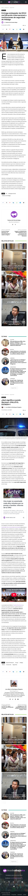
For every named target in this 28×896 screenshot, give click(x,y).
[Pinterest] (9, 29)
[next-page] (5, 329)
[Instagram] (13, 882)
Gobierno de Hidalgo (6, 195)
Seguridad (12, 7)
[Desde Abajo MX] (14, 2)
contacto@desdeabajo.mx (17, 878)
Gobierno (7, 7)
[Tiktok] (18, 882)
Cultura (14, 263)
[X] (6, 29)
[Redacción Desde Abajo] (2, 22)
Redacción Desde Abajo (11, 22)
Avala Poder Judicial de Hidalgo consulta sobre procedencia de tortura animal (16, 382)
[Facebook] (2, 29)
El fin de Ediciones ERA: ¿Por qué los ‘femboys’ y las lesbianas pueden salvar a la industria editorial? (14, 267)
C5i (6, 193)
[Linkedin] (13, 29)
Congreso (12, 378)
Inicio (2, 7)
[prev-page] (2, 329)
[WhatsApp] (16, 29)
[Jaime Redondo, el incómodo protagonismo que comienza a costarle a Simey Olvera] (14, 284)
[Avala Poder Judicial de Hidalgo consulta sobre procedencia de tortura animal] (5, 381)
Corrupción (13, 367)
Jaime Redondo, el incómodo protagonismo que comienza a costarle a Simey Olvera (14, 295)
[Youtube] (14, 886)
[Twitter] (9, 882)
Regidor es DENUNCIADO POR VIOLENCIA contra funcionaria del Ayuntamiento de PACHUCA (21, 234)
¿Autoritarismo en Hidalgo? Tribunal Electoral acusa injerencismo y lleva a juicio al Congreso (14, 323)
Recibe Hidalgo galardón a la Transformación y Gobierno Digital (5, 233)
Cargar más (13, 388)
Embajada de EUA (12, 193)
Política (14, 291)
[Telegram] (20, 29)
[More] (23, 29)
